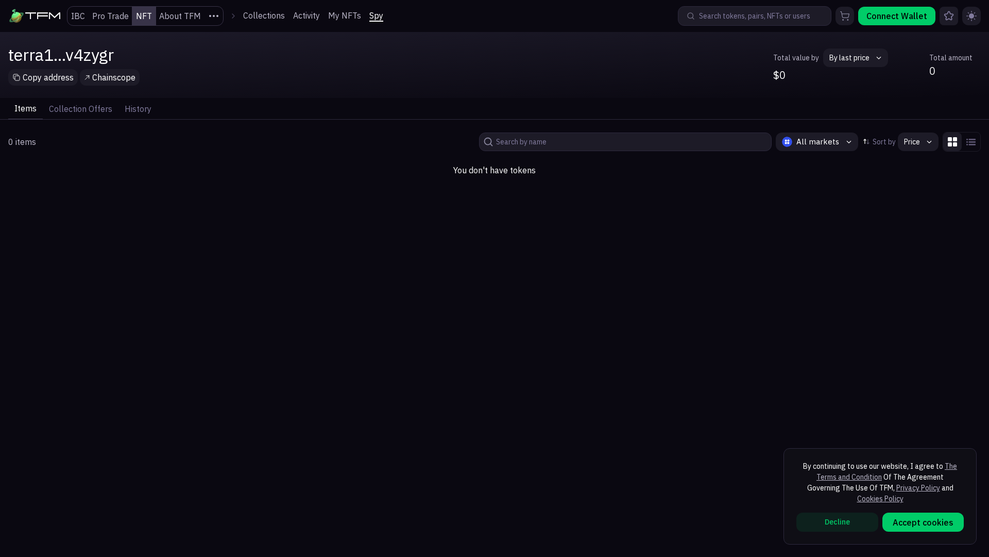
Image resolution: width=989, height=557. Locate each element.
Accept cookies (923, 522)
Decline (837, 522)
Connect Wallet (896, 16)
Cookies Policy (880, 498)
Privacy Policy (918, 488)
